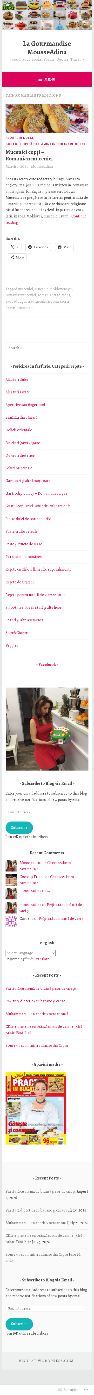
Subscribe (19, 827)
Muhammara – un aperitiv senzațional (37, 1014)
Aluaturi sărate (18, 392)
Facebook (47, 664)
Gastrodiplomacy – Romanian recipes (36, 493)
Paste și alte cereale (22, 531)
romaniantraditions (54, 295)
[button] (47, 729)
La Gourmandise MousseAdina (47, 48)
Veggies (12, 645)
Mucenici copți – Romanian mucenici (29, 155)
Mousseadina (42, 166)
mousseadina (30, 890)
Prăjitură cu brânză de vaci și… (63, 918)
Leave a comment (20, 307)
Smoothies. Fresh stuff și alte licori (34, 607)
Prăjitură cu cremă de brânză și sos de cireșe (41, 988)
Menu (49, 79)
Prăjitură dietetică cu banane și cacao (36, 1001)
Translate (41, 959)
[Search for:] (47, 347)
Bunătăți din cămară (21, 417)
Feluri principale (19, 468)
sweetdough (16, 301)
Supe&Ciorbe (17, 632)
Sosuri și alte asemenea (25, 620)
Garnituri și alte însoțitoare (28, 480)
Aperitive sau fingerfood (25, 404)
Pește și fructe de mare (24, 544)
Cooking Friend (32, 877)
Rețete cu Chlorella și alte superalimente (39, 569)
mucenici (25, 289)
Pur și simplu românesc (24, 556)
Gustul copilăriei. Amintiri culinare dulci (45, 144)
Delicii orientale (19, 430)
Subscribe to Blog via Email (47, 783)
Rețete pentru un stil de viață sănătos (35, 595)
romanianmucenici (21, 295)
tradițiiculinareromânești (48, 301)
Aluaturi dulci (19, 137)
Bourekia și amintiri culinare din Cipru (37, 1045)
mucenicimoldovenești (53, 289)
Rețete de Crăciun (20, 582)
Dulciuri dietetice (20, 455)
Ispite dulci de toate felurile (28, 519)
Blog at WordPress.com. (47, 1360)
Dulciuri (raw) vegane (23, 443)
